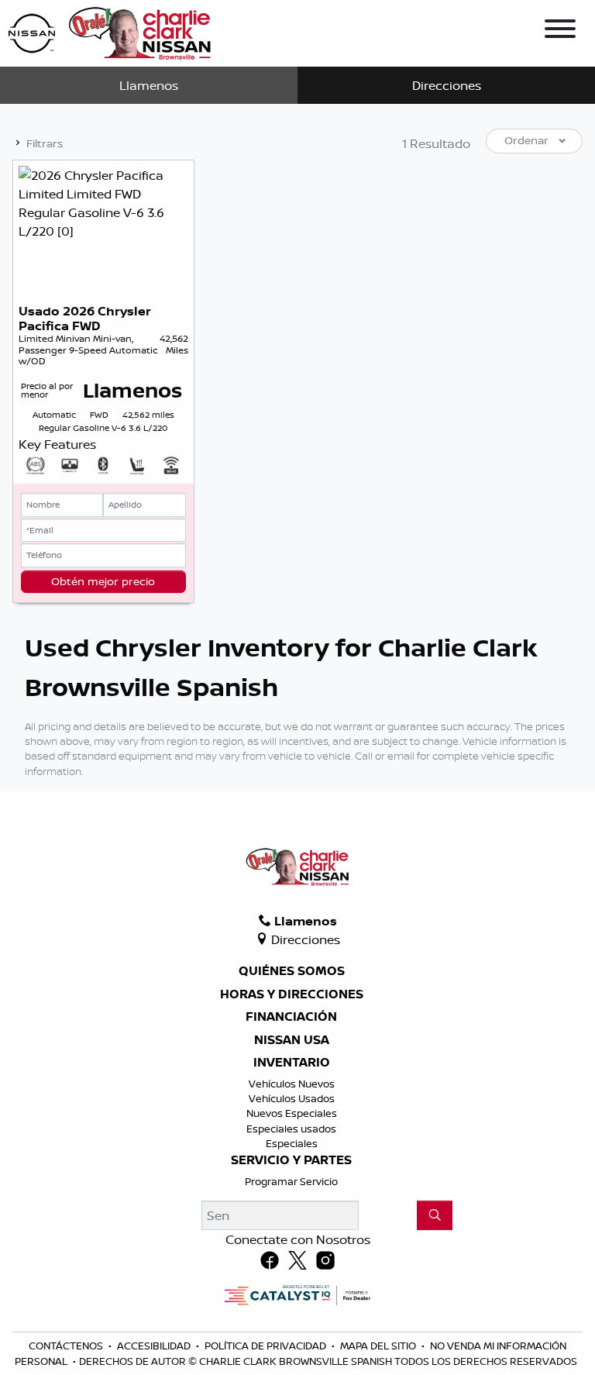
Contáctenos (67, 1346)
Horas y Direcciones (291, 994)
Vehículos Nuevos (292, 1084)
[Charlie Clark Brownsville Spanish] (110, 31)
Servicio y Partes (291, 1160)
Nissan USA (291, 1040)
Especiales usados (291, 1128)
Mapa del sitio (379, 1346)
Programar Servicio (291, 1181)
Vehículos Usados (292, 1098)
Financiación (291, 1017)
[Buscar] (434, 1215)
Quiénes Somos (292, 971)
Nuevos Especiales (291, 1113)
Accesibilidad (155, 1346)
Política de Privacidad (266, 1346)
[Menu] (560, 31)
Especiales (292, 1143)
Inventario (291, 1063)
